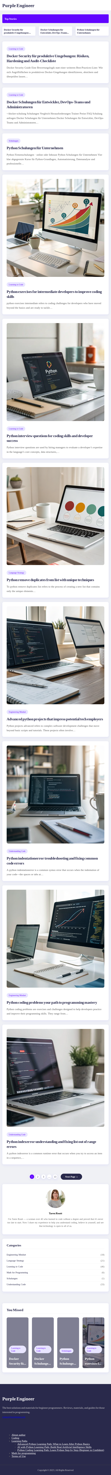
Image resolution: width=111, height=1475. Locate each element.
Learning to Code (16, 49)
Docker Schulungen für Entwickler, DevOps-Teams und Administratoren (53, 32)
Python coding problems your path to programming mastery (52, 1002)
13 (55, 1176)
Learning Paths (19, 1441)
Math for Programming (17, 1272)
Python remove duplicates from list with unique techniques (50, 579)
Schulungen (13, 141)
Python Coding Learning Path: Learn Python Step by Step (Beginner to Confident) (60, 1450)
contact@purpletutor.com (13, 1417)
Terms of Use (19, 1456)
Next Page (71, 1176)
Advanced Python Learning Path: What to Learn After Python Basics (53, 1444)
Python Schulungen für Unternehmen (88, 31)
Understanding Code (17, 851)
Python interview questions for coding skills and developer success (50, 438)
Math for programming (24, 1453)
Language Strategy (16, 572)
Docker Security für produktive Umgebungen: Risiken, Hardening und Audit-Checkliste (48, 58)
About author (18, 1434)
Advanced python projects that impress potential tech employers (55, 718)
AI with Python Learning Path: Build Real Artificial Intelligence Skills (54, 1447)
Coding (15, 1437)
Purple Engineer (18, 5)
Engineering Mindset (17, 712)
